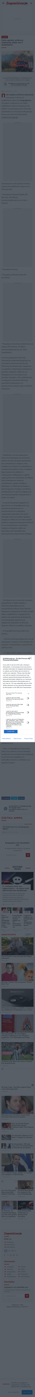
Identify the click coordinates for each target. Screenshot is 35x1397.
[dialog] (17, 698)
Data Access (17, 738)
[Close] (31, 659)
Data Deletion (6, 738)
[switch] (27, 698)
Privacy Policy (28, 738)
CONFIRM (10, 731)
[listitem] (17, 693)
